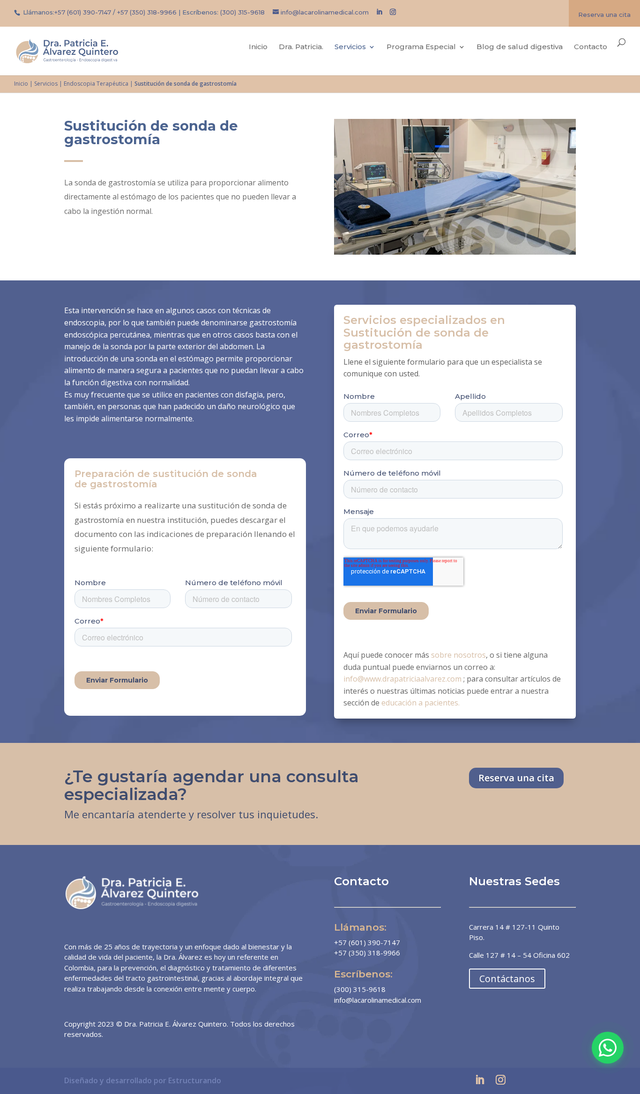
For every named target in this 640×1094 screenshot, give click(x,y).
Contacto (590, 47)
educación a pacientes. (421, 703)
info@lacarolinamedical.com (377, 1000)
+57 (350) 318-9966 (147, 12)
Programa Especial (421, 47)
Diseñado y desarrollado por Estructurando (142, 1080)
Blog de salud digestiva (519, 47)
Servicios (350, 47)
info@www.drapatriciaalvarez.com (402, 679)
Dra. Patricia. (301, 47)
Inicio (258, 47)
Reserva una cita (604, 14)
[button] (608, 1048)
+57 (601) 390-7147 (82, 12)
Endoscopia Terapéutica (96, 84)
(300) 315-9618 (242, 12)
